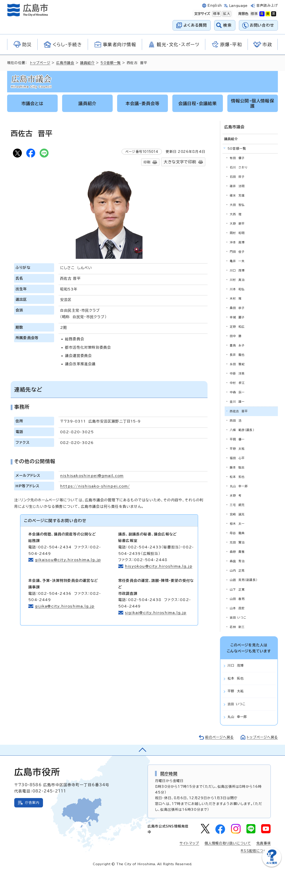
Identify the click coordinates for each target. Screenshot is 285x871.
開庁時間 (168, 773)
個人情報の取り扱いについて (228, 843)
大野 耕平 (237, 223)
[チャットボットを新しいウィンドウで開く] (272, 865)
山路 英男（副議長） (243, 580)
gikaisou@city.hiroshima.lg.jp (68, 560)
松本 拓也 (237, 476)
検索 (227, 25)
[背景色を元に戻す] (254, 13)
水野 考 (236, 495)
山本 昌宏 (237, 608)
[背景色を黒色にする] (273, 13)
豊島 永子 (237, 345)
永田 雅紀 (237, 364)
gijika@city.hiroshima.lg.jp (64, 606)
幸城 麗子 (237, 317)
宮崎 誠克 (237, 514)
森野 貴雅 (237, 551)
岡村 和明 (237, 233)
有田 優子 (237, 158)
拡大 (226, 13)
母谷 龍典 (237, 533)
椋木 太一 (237, 523)
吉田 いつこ (238, 617)
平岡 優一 (237, 439)
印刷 (147, 162)
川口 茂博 (237, 270)
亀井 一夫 (237, 261)
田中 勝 (236, 336)
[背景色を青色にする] (261, 13)
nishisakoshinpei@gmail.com (92, 475)
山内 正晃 (237, 570)
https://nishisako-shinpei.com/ (95, 486)
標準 (216, 13)
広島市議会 (65, 62)
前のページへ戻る (219, 737)
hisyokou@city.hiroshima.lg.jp (158, 566)
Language (238, 5)
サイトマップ (189, 843)
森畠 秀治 (237, 561)
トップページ (40, 62)
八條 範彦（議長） (242, 430)
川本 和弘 (237, 289)
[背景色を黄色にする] (267, 13)
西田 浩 (236, 420)
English (215, 5)
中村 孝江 (237, 383)
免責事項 (263, 843)
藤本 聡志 (237, 467)
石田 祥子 (237, 176)
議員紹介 (87, 62)
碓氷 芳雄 (237, 195)
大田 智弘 (237, 204)
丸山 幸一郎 (239, 486)
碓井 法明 (237, 186)
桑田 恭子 (237, 308)
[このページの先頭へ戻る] (142, 750)
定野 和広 (237, 326)
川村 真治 (237, 279)
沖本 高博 (237, 242)
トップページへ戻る (262, 737)
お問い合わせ (262, 25)
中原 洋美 (237, 373)
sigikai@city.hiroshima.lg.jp (156, 612)
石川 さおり (238, 167)
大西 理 (236, 214)
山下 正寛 (237, 589)
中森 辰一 (237, 392)
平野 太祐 (237, 448)
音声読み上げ (267, 5)
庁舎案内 (32, 802)
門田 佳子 (237, 251)
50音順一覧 (110, 62)
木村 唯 (236, 298)
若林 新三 (237, 627)
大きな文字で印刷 (180, 162)
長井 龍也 (237, 354)
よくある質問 (195, 25)
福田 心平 (237, 458)
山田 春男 (237, 598)
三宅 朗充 (237, 505)
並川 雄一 (237, 401)
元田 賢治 (237, 542)
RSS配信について (256, 850)
